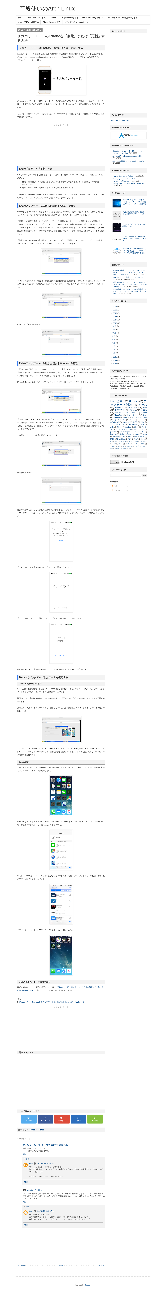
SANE (120, 444)
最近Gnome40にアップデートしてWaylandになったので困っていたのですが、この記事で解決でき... (130, 284)
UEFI (136, 427)
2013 (115, 363)
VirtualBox (118, 415)
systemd (129, 446)
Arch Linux (133, 407)
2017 (115, 320)
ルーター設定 (132, 425)
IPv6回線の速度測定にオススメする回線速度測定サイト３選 (134, 213)
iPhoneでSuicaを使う (52, 22)
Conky (122, 434)
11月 (114, 329)
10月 (114, 333)
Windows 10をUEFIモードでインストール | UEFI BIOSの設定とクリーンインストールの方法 (134, 202)
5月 (114, 343)
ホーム (20, 18)
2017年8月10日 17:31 (59, 1145)
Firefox (140, 420)
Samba (128, 444)
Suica (129, 434)
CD (116, 441)
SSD (129, 436)
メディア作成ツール (123, 429)
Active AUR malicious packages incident (128, 156)
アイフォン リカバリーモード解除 (36, 1145)
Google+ (62, 1121)
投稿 (115, 486)
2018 (115, 317)
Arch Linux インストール (125, 413)
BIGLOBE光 (139, 432)
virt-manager (125, 432)
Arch (31, 1163)
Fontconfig (144, 441)
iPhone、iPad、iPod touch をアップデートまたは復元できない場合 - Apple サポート (53, 1002)
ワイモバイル (139, 436)
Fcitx (142, 422)
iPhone (33, 1130)
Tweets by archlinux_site (119, 120)
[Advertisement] (61, 146)
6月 (114, 339)
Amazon (116, 436)
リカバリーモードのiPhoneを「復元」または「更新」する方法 (134, 239)
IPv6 (145, 407)
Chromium (123, 441)
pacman (144, 413)
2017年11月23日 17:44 (45, 1211)
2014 (115, 360)
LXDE (112, 439)
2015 (115, 357)
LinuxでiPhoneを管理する (93, 18)
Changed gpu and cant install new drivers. (129, 184)
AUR (131, 420)
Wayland (126, 422)
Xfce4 (136, 439)
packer (113, 432)
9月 (114, 336)
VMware (112, 446)
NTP (114, 444)
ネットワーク (132, 415)
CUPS (135, 422)
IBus (135, 429)
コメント (117, 490)
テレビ (137, 446)
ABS (111, 441)
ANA (112, 427)
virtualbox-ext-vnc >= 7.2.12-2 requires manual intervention (127, 152)
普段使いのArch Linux (47, 8)
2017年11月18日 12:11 (35, 1190)
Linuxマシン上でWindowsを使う (64, 18)
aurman (136, 434)
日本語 (144, 410)
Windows (119, 407)
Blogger (88, 1285)
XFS (119, 446)
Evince (136, 441)
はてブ (78, 1121)
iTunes (41, 1130)
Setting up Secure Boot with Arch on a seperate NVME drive (127, 180)
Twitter (29, 1121)
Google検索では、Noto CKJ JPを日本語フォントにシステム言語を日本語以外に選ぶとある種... (130, 291)
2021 (115, 307)
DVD (130, 441)
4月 (114, 346)
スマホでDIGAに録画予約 (28, 22)
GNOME (143, 405)
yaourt (144, 434)
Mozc (119, 427)
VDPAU (142, 444)
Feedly (95, 1121)
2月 (114, 353)
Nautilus (128, 427)
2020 (115, 310)
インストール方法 (139, 417)
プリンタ (120, 420)
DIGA (145, 415)
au (123, 446)
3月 (114, 349)
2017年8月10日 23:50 (45, 1163)
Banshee (113, 434)
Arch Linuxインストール (37, 18)
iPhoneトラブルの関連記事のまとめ (122, 18)
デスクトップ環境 (120, 448)
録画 (142, 425)
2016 (115, 323)
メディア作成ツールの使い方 (76, 22)
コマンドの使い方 (117, 425)
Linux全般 (116, 401)
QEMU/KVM (115, 422)
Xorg (142, 429)
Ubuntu (117, 417)
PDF (129, 439)
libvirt (142, 439)
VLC (125, 417)
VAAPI (135, 444)
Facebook (45, 1121)
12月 (114, 326)
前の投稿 (101, 1265)
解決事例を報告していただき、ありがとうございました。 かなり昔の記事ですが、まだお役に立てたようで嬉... (130, 272)
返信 (24, 1154)
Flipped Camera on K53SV (123, 176)
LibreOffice (121, 439)
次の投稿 (21, 1265)
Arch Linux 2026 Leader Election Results (128, 161)
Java (123, 436)
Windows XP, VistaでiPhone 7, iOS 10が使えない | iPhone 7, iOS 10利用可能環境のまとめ (134, 251)
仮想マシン (120, 410)
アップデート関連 (128, 403)
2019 (115, 313)
